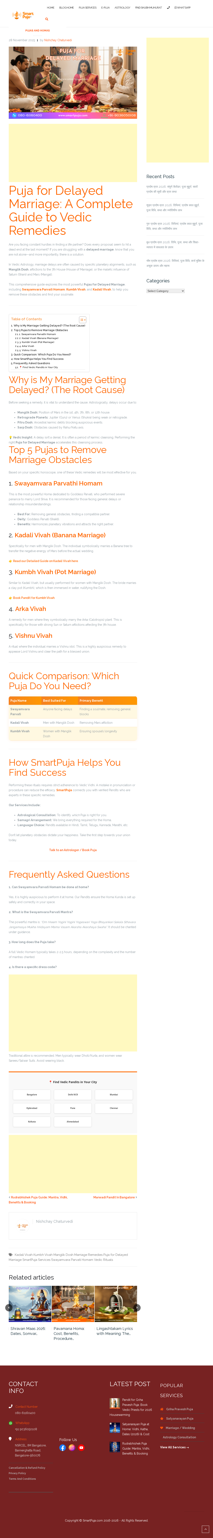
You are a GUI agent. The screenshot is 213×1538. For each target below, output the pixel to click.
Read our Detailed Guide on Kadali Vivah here (45, 561)
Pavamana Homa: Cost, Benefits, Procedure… (69, 1333)
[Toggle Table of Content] (80, 319)
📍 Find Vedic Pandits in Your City (38, 367)
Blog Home (66, 7)
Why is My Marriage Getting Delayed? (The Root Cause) (49, 325)
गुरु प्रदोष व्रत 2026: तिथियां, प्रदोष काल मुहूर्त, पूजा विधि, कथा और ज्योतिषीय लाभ (174, 226)
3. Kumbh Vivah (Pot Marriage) (36, 342)
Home (50, 7)
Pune (72, 1108)
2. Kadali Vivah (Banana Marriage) (38, 338)
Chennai (114, 1108)
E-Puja (105, 7)
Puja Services (87, 7)
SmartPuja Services (36, 1260)
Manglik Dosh (63, 1255)
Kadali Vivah (24, 1255)
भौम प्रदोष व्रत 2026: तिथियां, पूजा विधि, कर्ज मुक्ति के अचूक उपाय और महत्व (175, 263)
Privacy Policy (17, 1473)
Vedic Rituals (103, 1260)
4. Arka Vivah (26, 346)
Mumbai (114, 1094)
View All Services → (174, 1447)
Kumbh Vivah (43, 1255)
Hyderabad (31, 1108)
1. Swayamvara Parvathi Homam (37, 334)
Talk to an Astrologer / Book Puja (73, 850)
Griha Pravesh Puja (179, 1409)
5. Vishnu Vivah (28, 350)
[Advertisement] (73, 153)
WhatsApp (183, 7)
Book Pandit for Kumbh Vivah (33, 598)
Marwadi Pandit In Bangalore (114, 1197)
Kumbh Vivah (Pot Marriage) (55, 572)
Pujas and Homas (37, 30)
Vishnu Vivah (33, 635)
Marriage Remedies (88, 1255)
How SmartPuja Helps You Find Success (38, 358)
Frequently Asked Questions (32, 363)
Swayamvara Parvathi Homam (58, 483)
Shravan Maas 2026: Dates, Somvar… (28, 1331)
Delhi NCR (73, 1094)
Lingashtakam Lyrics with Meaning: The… (115, 1331)
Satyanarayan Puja (179, 1418)
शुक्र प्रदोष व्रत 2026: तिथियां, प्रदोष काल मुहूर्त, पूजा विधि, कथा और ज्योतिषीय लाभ (172, 208)
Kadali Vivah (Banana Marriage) (60, 535)
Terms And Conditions (22, 1478)
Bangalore (32, 1094)
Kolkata (32, 1121)
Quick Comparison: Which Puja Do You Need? (42, 354)
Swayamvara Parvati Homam (72, 1260)
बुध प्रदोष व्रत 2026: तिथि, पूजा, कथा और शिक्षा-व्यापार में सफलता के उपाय (172, 245)
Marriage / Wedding (180, 1428)
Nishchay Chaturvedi (58, 40)
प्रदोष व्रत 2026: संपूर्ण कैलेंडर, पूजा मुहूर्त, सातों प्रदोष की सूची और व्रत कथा (172, 189)
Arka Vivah (30, 608)
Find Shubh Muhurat (148, 7)
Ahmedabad (73, 1121)
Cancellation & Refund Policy (27, 1467)
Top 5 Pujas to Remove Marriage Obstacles (41, 330)
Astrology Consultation (179, 1437)
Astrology (122, 7)
